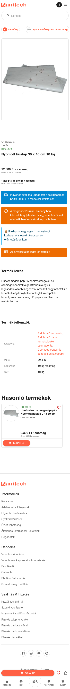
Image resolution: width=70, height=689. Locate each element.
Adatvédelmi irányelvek (15, 507)
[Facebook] (23, 653)
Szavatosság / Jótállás (14, 584)
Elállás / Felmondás (13, 578)
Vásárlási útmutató (12, 554)
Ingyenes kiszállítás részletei (18, 613)
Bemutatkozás (29, 669)
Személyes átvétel (12, 607)
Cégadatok (8, 537)
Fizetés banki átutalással (16, 631)
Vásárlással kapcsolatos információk (23, 560)
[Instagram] (31, 653)
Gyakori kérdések (11, 519)
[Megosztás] (66, 673)
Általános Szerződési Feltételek (20, 531)
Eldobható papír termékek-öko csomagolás (47, 341)
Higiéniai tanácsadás (14, 513)
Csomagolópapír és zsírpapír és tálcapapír (51, 351)
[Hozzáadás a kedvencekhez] (59, 407)
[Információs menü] (66, 5)
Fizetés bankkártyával (14, 625)
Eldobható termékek (50, 333)
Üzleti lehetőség (11, 525)
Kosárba (18, 442)
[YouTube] (39, 653)
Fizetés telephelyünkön (15, 619)
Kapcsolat (7, 501)
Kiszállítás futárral (12, 601)
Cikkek (45, 669)
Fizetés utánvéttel (12, 637)
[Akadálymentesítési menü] (59, 4)
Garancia (6, 572)
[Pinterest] (46, 653)
